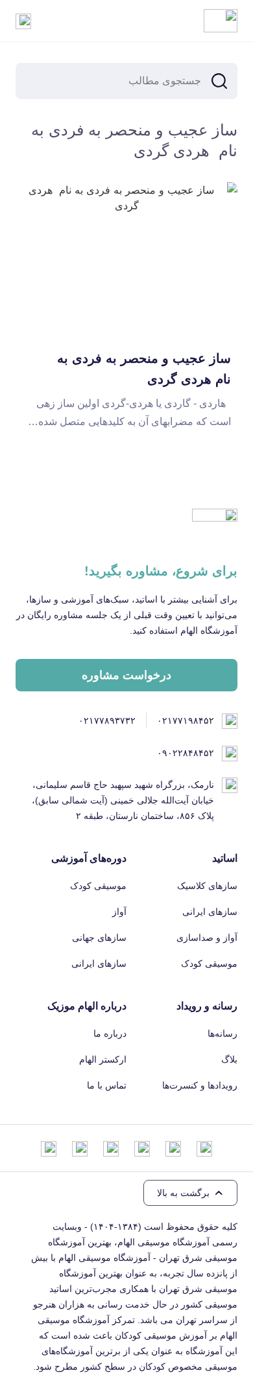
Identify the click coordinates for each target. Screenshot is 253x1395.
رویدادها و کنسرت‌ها (199, 1085)
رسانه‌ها (222, 1033)
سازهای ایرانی (209, 911)
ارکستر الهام (102, 1059)
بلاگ (229, 1059)
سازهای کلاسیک (207, 886)
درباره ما (109, 1033)
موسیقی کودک (209, 963)
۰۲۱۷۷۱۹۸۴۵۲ (185, 720)
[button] (190, 1193)
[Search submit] (219, 81)
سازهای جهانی (99, 937)
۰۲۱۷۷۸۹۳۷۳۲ (107, 720)
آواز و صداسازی (206, 937)
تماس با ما (106, 1085)
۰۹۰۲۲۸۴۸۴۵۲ (185, 753)
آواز (119, 911)
